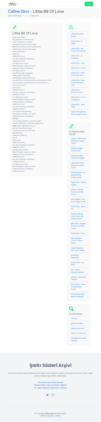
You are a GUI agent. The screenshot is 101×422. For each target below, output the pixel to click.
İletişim (58, 416)
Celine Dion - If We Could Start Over (78, 74)
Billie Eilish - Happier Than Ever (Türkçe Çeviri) (78, 225)
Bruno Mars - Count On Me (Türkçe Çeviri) (78, 286)
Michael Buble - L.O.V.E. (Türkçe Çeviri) (76, 240)
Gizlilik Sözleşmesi (47, 416)
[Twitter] (47, 395)
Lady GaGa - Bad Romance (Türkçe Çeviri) (77, 165)
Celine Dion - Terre (78, 63)
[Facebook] (53, 395)
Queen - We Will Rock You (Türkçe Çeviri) (77, 191)
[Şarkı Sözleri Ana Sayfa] (13, 3)
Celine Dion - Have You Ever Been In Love (78, 82)
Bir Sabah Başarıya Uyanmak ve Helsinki (50, 388)
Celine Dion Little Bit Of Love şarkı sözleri (78, 113)
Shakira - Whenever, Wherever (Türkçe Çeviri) (78, 140)
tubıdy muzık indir (77, 328)
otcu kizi (74, 318)
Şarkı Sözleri (61, 413)
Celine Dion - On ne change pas (78, 98)
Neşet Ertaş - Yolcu (78, 233)
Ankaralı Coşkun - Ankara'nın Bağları (78, 156)
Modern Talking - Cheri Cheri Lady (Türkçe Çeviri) (77, 216)
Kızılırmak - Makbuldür (75, 256)
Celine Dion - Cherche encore (77, 91)
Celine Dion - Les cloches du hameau (78, 49)
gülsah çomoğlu (77, 323)
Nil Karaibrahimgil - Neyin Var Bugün (78, 295)
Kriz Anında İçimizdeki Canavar (50, 382)
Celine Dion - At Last (78, 68)
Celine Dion (18, 11)
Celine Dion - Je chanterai (76, 57)
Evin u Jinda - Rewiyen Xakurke (77, 271)
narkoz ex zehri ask (78, 333)
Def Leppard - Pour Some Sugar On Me (78, 200)
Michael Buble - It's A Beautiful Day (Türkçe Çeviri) (78, 174)
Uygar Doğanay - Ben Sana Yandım (77, 249)
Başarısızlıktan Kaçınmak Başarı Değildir (50, 385)
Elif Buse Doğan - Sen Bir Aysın (77, 149)
